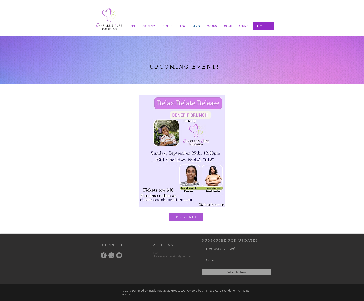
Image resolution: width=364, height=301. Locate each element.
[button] (263, 26)
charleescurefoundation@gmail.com (172, 256)
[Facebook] (104, 255)
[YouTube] (119, 255)
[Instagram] (111, 255)
